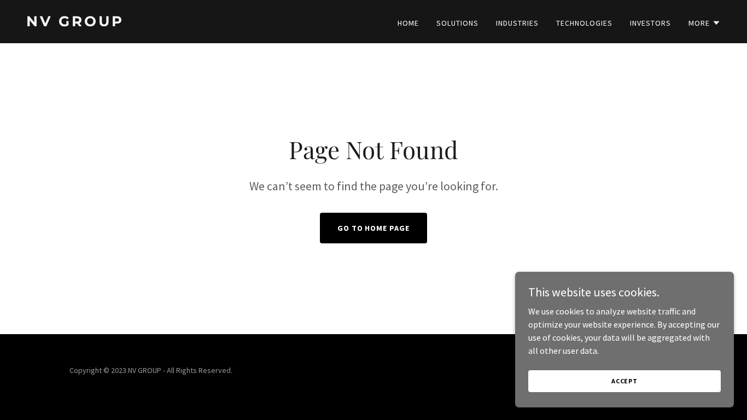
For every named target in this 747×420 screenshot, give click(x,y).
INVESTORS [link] (650, 23)
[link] (195, 23)
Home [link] (408, 23)
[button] (704, 23)
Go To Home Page (373, 228)
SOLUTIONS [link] (457, 23)
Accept (624, 381)
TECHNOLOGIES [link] (584, 23)
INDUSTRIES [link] (517, 23)
